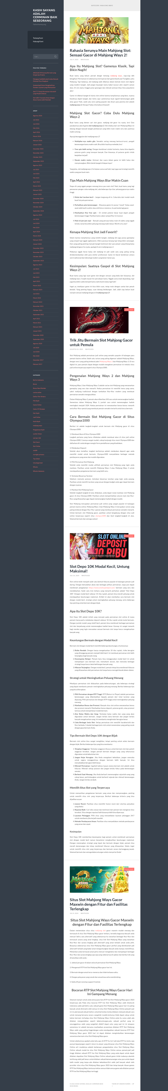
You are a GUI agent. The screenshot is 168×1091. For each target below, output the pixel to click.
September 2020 (38, 339)
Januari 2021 (37, 331)
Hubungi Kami (38, 41)
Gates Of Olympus (39, 409)
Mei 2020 (36, 356)
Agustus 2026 (37, 115)
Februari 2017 (37, 364)
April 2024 (36, 231)
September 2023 (38, 260)
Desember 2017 (38, 360)
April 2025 (36, 182)
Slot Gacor (36, 442)
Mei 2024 (36, 227)
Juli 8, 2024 (74, 913)
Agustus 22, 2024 (76, 349)
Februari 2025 (37, 190)
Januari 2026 (37, 144)
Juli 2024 (36, 219)
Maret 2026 (37, 136)
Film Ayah (36, 401)
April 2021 (36, 318)
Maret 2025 (37, 186)
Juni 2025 (36, 173)
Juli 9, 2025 (74, 59)
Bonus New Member (39, 388)
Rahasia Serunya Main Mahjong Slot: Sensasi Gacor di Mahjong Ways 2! (100, 52)
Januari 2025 (37, 194)
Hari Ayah (36, 413)
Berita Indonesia (38, 380)
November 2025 (38, 153)
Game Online (37, 405)
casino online (37, 392)
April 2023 (36, 281)
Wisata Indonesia (38, 471)
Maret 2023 (37, 285)
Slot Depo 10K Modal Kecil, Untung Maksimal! (99, 568)
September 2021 (38, 314)
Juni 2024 (36, 223)
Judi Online (36, 417)
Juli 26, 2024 (74, 575)
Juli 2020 (36, 347)
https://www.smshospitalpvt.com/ (102, 588)
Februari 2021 (37, 327)
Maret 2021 (37, 323)
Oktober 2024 (37, 207)
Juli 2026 (36, 120)
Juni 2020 (36, 352)
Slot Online (36, 446)
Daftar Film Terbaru (39, 396)
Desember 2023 (38, 248)
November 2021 (38, 306)
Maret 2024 (37, 236)
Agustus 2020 (37, 343)
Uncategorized (37, 463)
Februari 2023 (37, 289)
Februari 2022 (37, 302)
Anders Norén (124, 1084)
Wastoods (85, 59)
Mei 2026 (36, 128)
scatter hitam (37, 434)
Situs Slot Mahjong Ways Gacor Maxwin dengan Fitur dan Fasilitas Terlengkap (99, 904)
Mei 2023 (36, 277)
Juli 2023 (36, 269)
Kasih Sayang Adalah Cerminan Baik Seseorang (45, 15)
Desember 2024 (38, 198)
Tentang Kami (38, 38)
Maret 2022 (37, 298)
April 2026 (36, 132)
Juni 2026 (36, 124)
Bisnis (35, 384)
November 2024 (38, 202)
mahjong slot (100, 930)
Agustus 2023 (37, 265)
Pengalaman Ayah (38, 430)
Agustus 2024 (37, 215)
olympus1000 (100, 516)
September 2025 (38, 161)
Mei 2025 (36, 178)
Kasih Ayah (36, 421)
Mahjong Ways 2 (106, 361)
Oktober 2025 (37, 157)
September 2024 (38, 211)
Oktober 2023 (37, 256)
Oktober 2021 (37, 310)
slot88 (35, 450)
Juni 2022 (36, 294)
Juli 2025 (36, 169)
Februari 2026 (37, 140)
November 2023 (38, 252)
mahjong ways (37, 425)
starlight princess (38, 454)
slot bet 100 (37, 438)
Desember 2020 (38, 335)
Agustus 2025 (37, 165)
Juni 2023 (36, 273)
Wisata (35, 467)
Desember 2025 (38, 149)
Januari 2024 (37, 244)
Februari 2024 (37, 240)
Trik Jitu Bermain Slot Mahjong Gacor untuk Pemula (101, 342)
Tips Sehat (36, 459)
